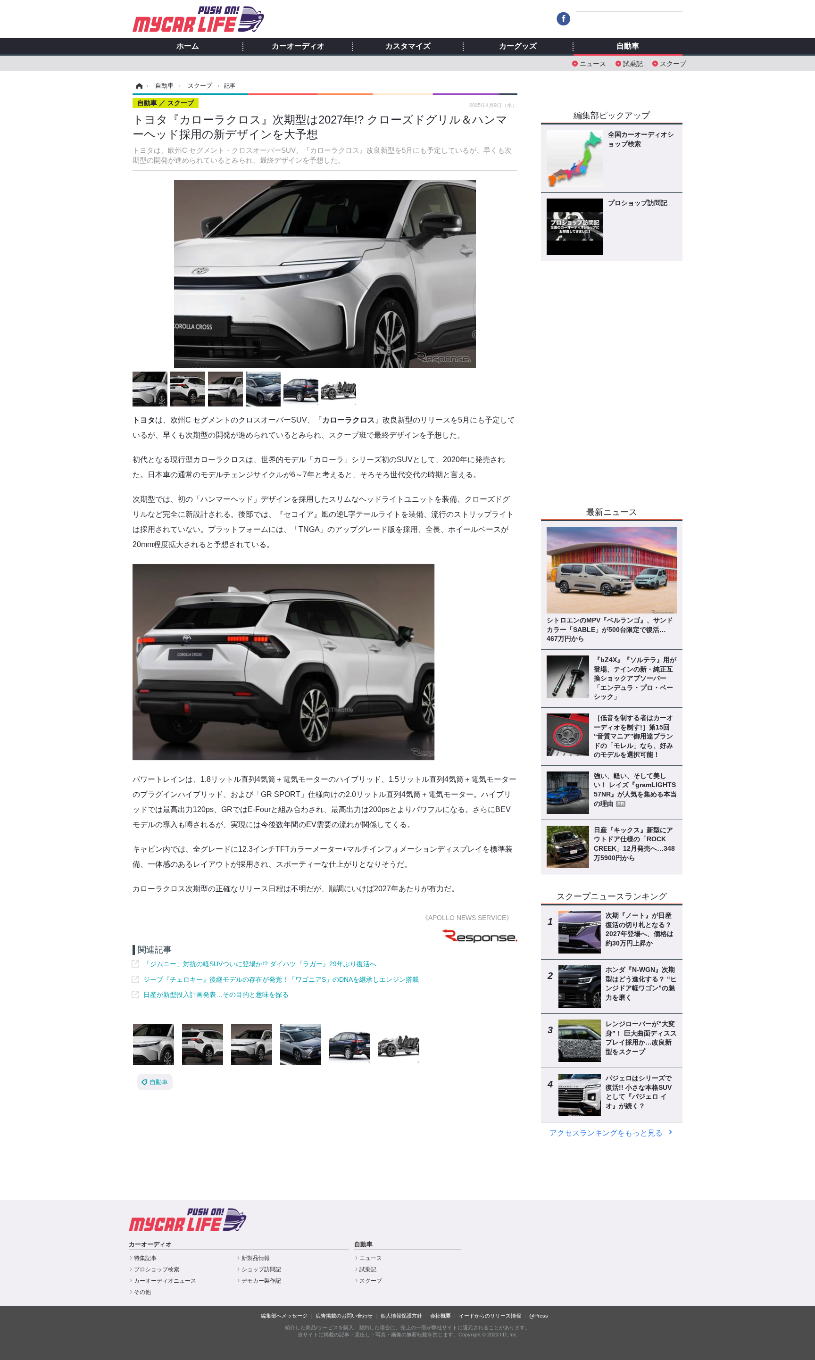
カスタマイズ (408, 46)
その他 (142, 1292)
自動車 (627, 46)
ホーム (187, 46)
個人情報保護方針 (401, 1316)
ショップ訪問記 (261, 1269)
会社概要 (440, 1316)
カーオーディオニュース (165, 1280)
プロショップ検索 (156, 1269)
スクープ (673, 63)
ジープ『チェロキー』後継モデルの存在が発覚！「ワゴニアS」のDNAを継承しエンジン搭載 (281, 979)
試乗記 (633, 63)
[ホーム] (138, 86)
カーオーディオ (298, 46)
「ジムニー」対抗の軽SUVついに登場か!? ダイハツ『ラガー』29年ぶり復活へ (259, 964)
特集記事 (145, 1258)
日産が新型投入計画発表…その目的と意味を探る (216, 994)
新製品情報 (255, 1258)
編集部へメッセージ (284, 1316)
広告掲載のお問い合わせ (344, 1316)
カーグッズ (518, 46)
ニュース (593, 63)
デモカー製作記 (261, 1280)
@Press (538, 1316)
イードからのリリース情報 (490, 1316)
